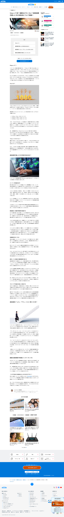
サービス (55, 1)
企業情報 (59, 1)
